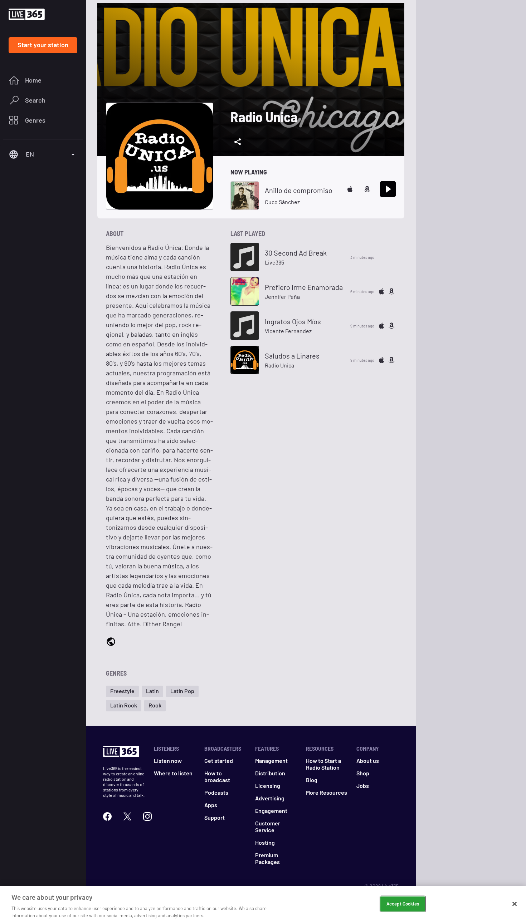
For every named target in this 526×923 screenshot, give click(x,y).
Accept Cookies (402, 904)
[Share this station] (237, 141)
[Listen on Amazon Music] (367, 189)
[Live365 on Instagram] (147, 816)
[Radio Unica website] (111, 642)
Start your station (43, 45)
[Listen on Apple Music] (350, 189)
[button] (122, 691)
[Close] (514, 904)
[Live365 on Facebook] (107, 816)
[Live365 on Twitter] (127, 816)
